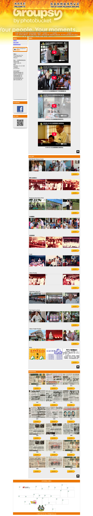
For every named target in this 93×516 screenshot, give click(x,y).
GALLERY (16, 42)
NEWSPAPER (16, 44)
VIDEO (15, 40)
